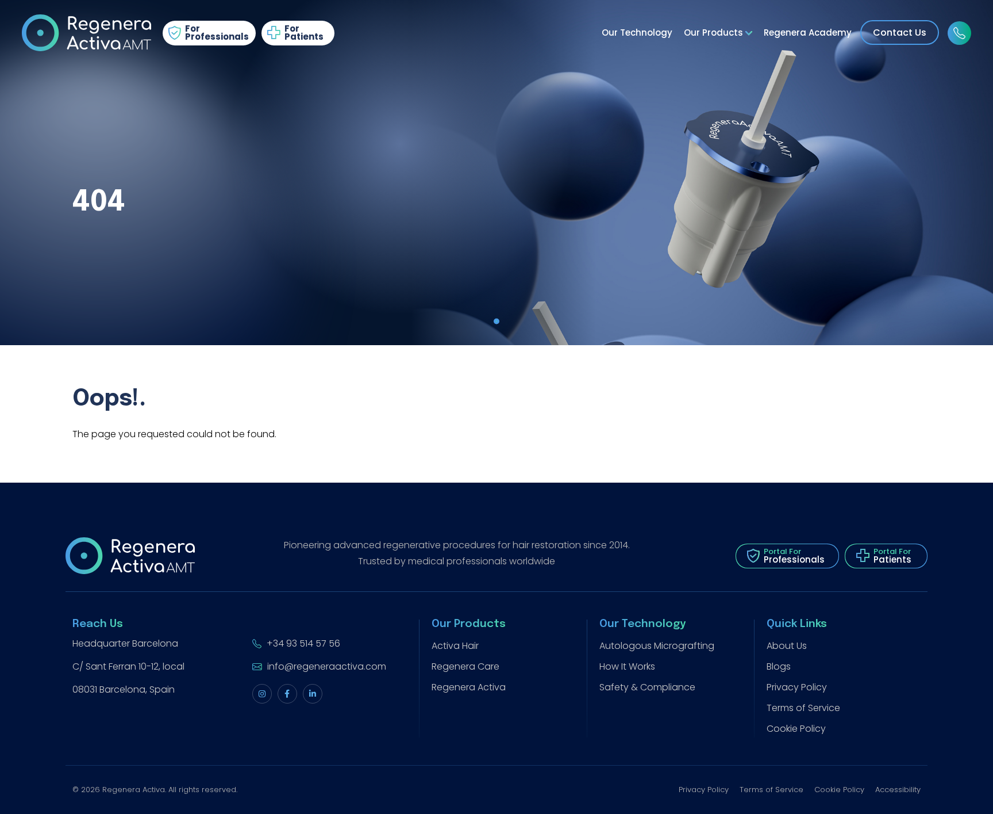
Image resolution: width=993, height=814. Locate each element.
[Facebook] (287, 694)
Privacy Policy (797, 687)
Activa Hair (455, 645)
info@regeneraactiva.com (325, 666)
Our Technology (637, 32)
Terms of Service (803, 707)
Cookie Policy (796, 728)
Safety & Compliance (647, 687)
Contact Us (899, 32)
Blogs (779, 666)
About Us (787, 645)
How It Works (627, 666)
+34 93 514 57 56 (302, 643)
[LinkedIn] (312, 694)
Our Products (714, 32)
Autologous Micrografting (656, 645)
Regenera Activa (469, 687)
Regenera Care (465, 666)
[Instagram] (262, 694)
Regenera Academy (808, 32)
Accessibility (898, 789)
